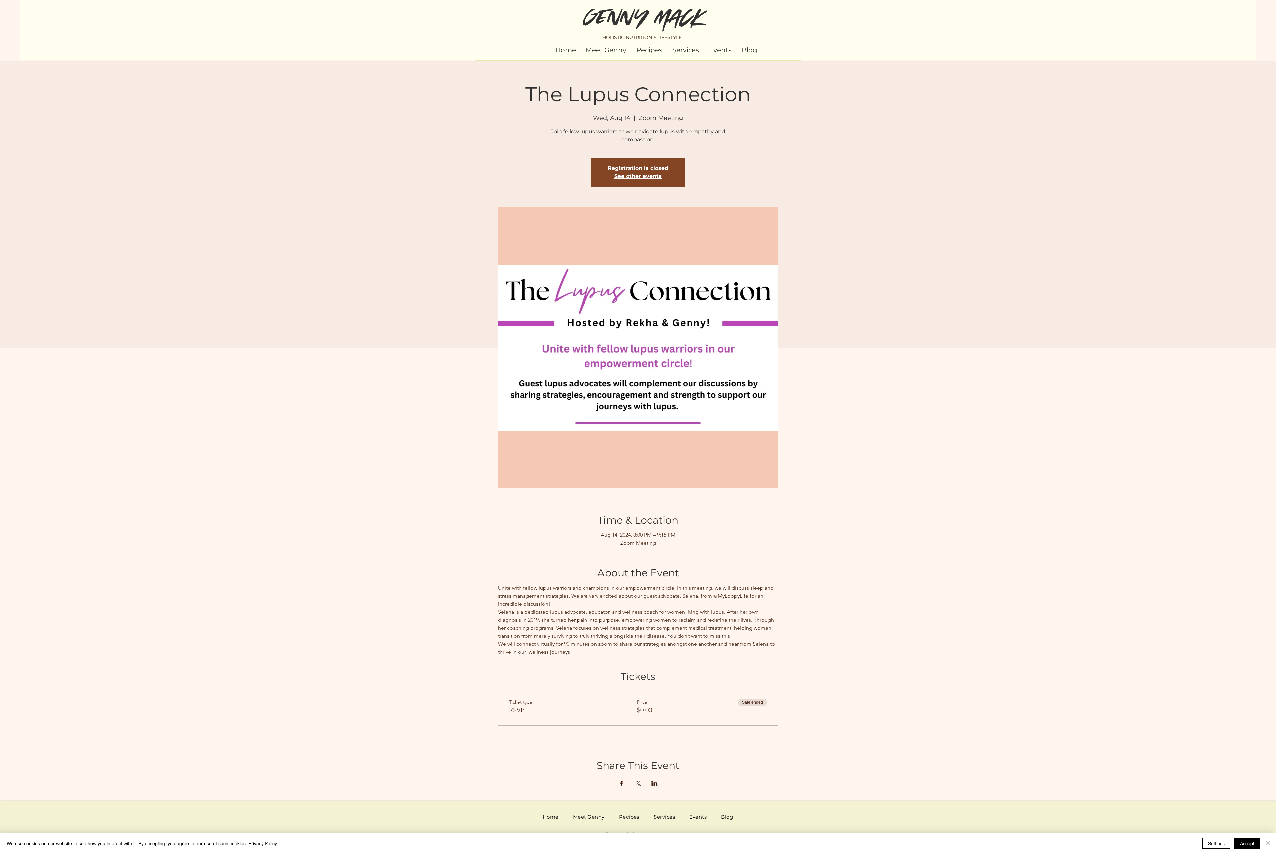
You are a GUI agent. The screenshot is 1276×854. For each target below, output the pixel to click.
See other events (638, 176)
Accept (1247, 843)
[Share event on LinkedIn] (654, 783)
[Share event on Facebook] (622, 783)
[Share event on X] (638, 783)
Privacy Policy (262, 843)
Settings (1216, 843)
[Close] (1268, 843)
